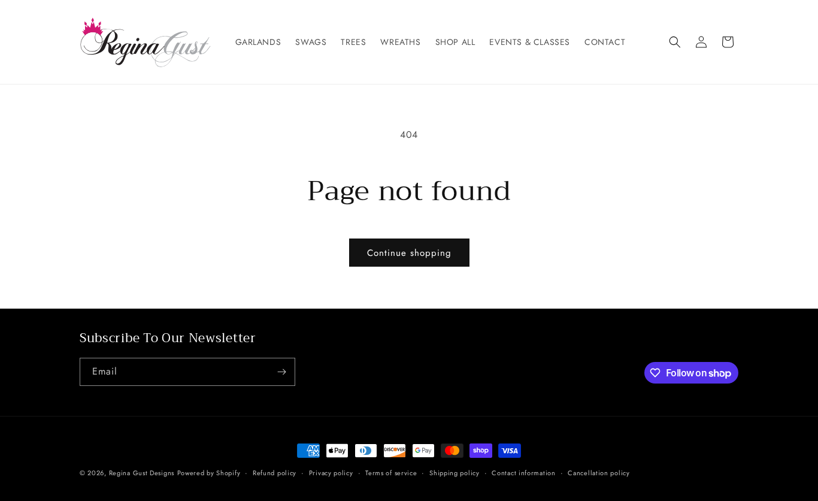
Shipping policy (454, 473)
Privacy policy (331, 473)
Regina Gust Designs (141, 473)
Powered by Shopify (209, 473)
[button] (675, 42)
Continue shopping (409, 252)
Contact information (523, 473)
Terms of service (391, 473)
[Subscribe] (281, 372)
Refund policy (274, 473)
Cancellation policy (598, 473)
